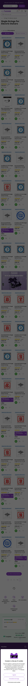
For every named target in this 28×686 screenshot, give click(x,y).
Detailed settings (14, 679)
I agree (14, 675)
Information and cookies (14, 682)
